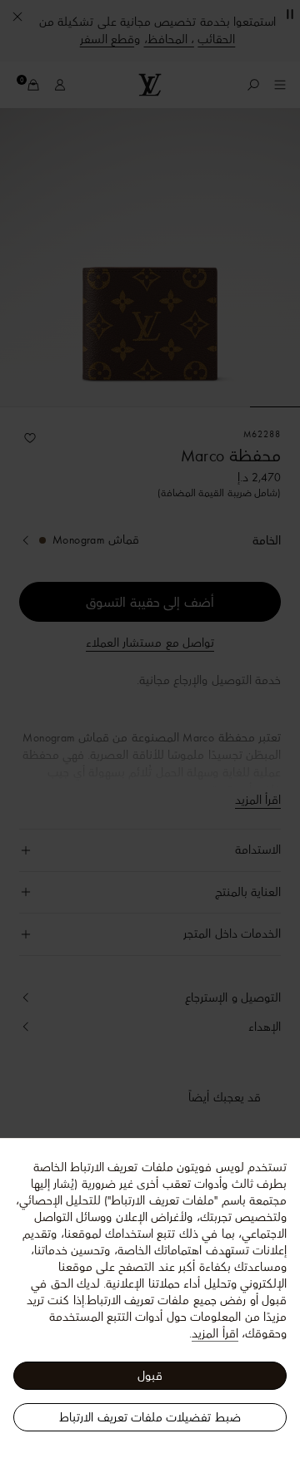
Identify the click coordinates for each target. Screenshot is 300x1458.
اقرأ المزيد (215, 1333)
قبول (150, 1375)
